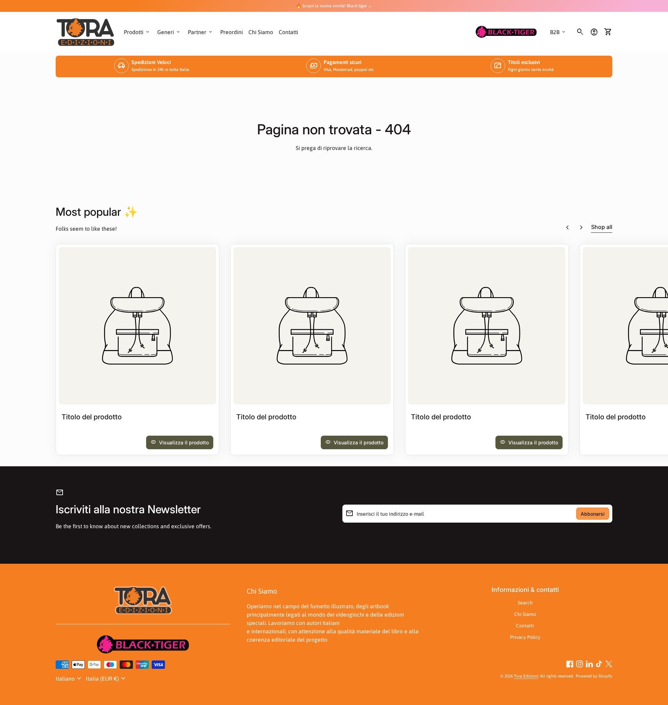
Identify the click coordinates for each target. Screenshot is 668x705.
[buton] (69, 678)
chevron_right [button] (581, 227)
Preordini (231, 32)
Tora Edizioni (526, 676)
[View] (137, 325)
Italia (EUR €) (106, 678)
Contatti (288, 32)
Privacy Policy (525, 637)
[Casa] (86, 31)
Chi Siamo (260, 32)
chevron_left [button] (567, 227)
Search (525, 602)
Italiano (69, 678)
